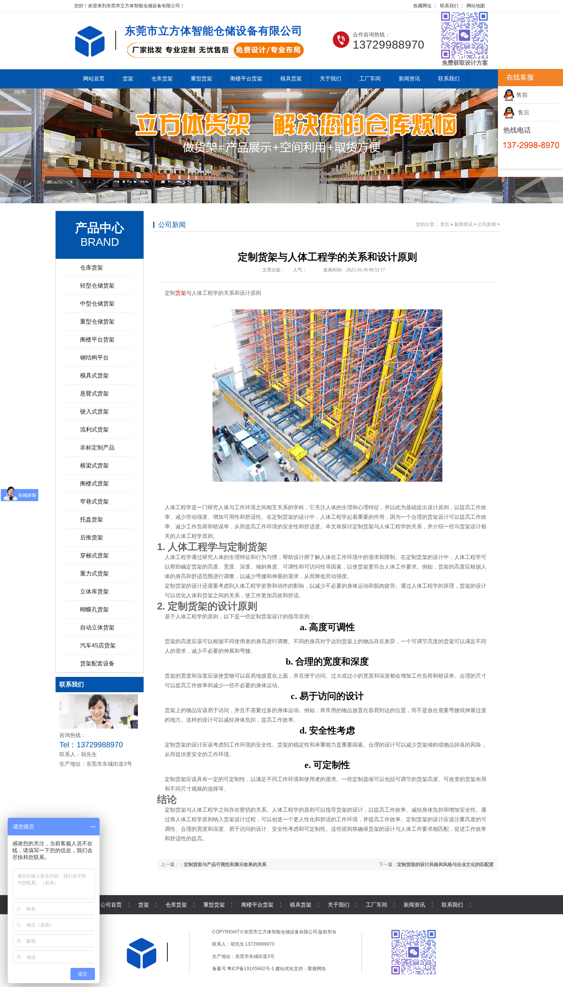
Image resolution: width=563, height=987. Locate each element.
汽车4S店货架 (98, 645)
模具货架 (291, 79)
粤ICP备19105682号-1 (250, 968)
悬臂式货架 (94, 393)
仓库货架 (162, 79)
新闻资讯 (409, 79)
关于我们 (330, 79)
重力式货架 (94, 573)
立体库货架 (94, 591)
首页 (444, 224)
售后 (522, 112)
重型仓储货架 (97, 321)
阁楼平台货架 (246, 79)
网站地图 (475, 5)
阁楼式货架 (94, 483)
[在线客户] (488, 77)
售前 (521, 95)
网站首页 (94, 79)
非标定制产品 (97, 447)
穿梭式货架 (94, 555)
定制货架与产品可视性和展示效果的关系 (225, 864)
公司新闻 (172, 225)
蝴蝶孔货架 (94, 609)
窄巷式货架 (94, 501)
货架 (128, 79)
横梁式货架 (94, 465)
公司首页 (111, 905)
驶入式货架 (94, 411)
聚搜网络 (317, 968)
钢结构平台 (94, 357)
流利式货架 (94, 429)
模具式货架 (94, 375)
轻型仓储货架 (97, 285)
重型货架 (201, 79)
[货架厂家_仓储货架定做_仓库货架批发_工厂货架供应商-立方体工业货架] (95, 52)
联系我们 (449, 5)
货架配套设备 (97, 663)
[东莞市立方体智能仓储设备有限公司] (147, 967)
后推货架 (91, 537)
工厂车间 (370, 79)
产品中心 (99, 228)
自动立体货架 (97, 627)
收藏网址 (422, 5)
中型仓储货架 (97, 303)
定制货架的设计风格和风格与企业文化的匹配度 (445, 864)
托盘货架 (91, 519)
